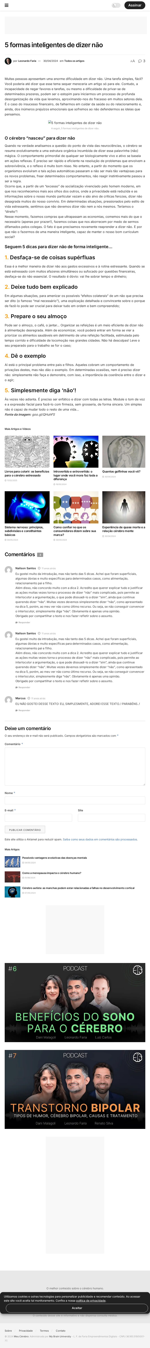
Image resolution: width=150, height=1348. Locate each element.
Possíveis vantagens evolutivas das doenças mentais (54, 857)
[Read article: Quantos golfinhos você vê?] (124, 452)
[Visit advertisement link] (75, 1002)
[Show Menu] (6, 5)
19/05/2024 (60, 484)
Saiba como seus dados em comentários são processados (100, 839)
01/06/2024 (29, 877)
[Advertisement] (76, 25)
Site (80, 810)
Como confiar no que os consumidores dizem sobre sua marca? (75, 531)
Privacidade (26, 1330)
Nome (10, 793)
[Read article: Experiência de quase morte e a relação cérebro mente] (124, 507)
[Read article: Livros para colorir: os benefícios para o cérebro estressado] (27, 452)
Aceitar (77, 1308)
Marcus (20, 698)
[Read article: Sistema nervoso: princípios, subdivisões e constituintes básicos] (27, 507)
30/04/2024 (50, 60)
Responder (24, 622)
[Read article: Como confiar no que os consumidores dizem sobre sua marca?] (76, 507)
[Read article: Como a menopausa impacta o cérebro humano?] (12, 876)
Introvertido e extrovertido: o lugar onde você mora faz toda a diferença (76, 475)
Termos (44, 1330)
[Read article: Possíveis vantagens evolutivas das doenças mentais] (12, 861)
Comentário (14, 744)
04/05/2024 (12, 540)
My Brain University (60, 1336)
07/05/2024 (30, 893)
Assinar (134, 5)
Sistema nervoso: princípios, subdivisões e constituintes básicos (24, 531)
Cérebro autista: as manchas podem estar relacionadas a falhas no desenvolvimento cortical (78, 888)
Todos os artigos (74, 60)
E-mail (10, 810)
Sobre (8, 1330)
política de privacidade (90, 1300)
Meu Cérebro (21, 1336)
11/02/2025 (11, 480)
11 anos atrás (49, 568)
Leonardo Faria (27, 60)
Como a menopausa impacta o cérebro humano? (51, 872)
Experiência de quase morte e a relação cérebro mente (123, 529)
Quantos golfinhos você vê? (121, 471)
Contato (60, 1330)
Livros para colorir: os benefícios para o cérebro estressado (27, 473)
